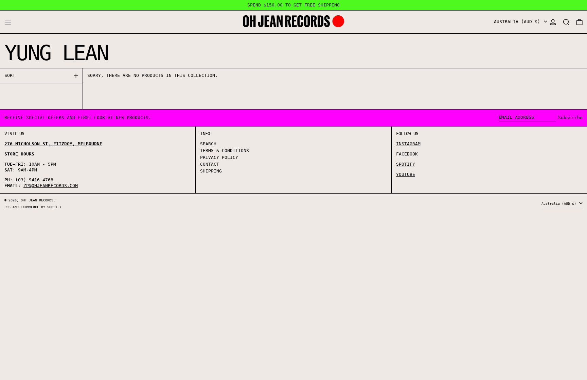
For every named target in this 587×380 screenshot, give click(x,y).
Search (208, 143)
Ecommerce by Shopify (41, 207)
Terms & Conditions (224, 150)
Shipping (211, 171)
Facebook (407, 153)
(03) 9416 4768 (34, 179)
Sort (9, 75)
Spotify (405, 164)
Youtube (405, 174)
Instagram (408, 143)
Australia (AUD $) (518, 21)
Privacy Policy (219, 157)
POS (7, 207)
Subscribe (570, 117)
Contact (209, 164)
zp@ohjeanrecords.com (50, 185)
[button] (566, 22)
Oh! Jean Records (37, 200)
